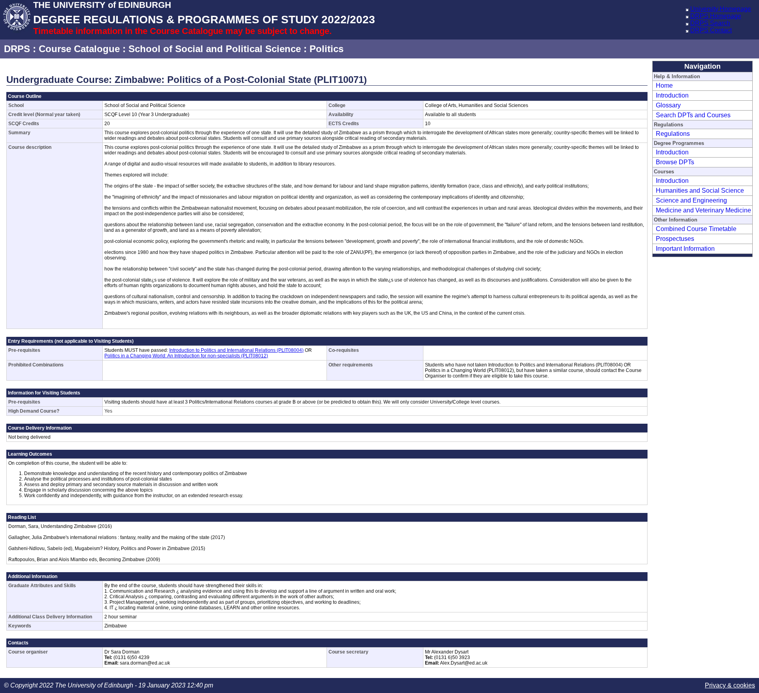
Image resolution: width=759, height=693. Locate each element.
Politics (327, 48)
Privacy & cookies (730, 685)
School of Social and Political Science (214, 48)
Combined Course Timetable (696, 228)
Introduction (672, 95)
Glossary (668, 105)
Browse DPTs (675, 162)
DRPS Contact (711, 30)
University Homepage (720, 9)
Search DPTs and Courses (693, 115)
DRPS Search (710, 23)
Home (664, 85)
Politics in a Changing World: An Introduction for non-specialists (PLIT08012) (186, 356)
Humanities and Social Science (700, 190)
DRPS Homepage (715, 16)
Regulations (673, 133)
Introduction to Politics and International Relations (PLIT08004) (236, 350)
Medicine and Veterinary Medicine (703, 210)
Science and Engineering (691, 200)
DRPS (17, 48)
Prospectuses (675, 238)
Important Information (685, 248)
